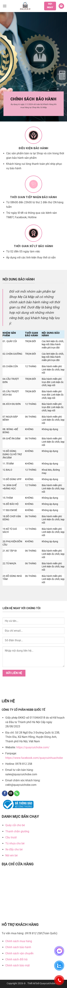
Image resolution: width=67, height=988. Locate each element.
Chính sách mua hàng (18, 941)
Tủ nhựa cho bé (14, 843)
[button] (5, 6)
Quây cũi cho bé (15, 825)
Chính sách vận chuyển (19, 953)
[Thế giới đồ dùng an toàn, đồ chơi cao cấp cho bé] (25, 6)
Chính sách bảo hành (18, 947)
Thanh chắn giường (17, 831)
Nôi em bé (11, 855)
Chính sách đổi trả (16, 959)
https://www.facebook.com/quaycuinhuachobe (34, 757)
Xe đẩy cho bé (14, 849)
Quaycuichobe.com (50, 983)
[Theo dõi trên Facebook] (4, 793)
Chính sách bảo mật (17, 965)
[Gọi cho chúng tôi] (17, 793)
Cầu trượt (11, 837)
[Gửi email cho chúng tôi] (11, 793)
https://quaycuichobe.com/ (32, 747)
